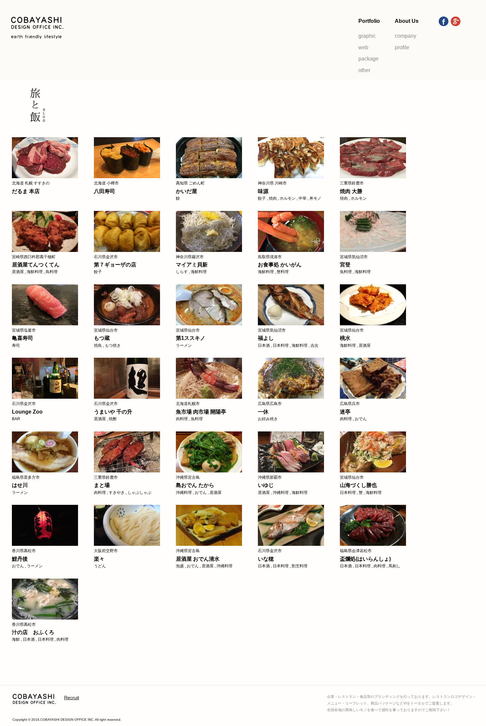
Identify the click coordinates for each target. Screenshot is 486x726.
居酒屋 (18, 271)
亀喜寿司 (22, 338)
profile (402, 47)
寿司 (16, 345)
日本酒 (264, 345)
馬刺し (394, 566)
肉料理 (182, 419)
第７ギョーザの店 (115, 264)
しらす (182, 271)
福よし (266, 338)
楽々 (99, 559)
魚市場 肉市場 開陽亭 (201, 412)
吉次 (314, 345)
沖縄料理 (184, 492)
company (405, 36)
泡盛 (180, 566)
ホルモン (288, 198)
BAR (16, 419)
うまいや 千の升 (113, 412)
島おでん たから (195, 485)
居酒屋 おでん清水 (198, 559)
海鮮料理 (35, 271)
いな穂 (266, 559)
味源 (263, 191)
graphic (367, 36)
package (368, 58)
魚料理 (346, 271)
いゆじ (266, 485)
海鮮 (16, 639)
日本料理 (281, 345)
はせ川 (20, 485)
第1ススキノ (190, 338)
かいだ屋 (186, 191)
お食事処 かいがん (280, 264)
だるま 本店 (26, 191)
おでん (361, 419)
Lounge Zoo (27, 412)
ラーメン (184, 345)
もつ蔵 (102, 338)
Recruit (71, 697)
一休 (263, 412)
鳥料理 (52, 271)
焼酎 (113, 419)
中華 (302, 198)
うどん (100, 566)
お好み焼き (268, 419)
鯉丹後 (20, 559)
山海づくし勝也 (358, 485)
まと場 (102, 485)
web (363, 47)
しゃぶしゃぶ (139, 492)
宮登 (345, 264)
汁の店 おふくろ (33, 632)
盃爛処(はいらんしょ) (365, 559)
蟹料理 (283, 271)
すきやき (117, 492)
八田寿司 (104, 191)
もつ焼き (113, 345)
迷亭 (345, 412)
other (364, 70)
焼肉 (273, 198)
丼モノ (315, 198)
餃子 (262, 198)
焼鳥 (98, 345)
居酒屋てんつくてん (36, 264)
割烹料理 (299, 566)
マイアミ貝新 (192, 264)
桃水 (345, 338)
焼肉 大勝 (351, 191)
